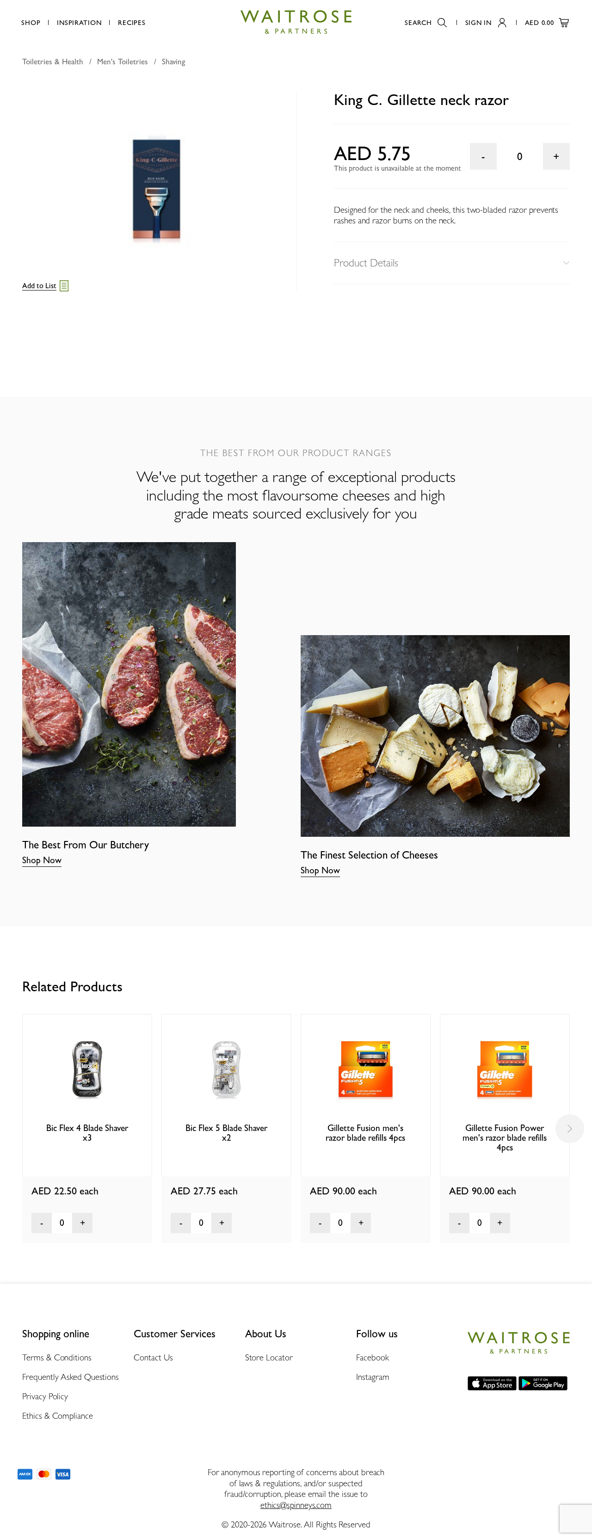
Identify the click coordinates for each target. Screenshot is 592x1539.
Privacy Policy (45, 1396)
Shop (30, 22)
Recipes (131, 22)
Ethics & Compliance (57, 1415)
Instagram (372, 1377)
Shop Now (42, 860)
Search (418, 22)
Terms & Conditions (56, 1357)
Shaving (173, 61)
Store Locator (269, 1357)
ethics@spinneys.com (296, 1505)
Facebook (372, 1357)
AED (539, 22)
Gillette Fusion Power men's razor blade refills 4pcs (504, 1138)
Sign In (478, 22)
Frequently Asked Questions (70, 1377)
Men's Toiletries (122, 61)
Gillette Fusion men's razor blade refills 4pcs (365, 1133)
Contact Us (153, 1357)
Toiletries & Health (52, 61)
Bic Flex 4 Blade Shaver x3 (87, 1133)
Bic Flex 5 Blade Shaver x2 (226, 1133)
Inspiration (79, 22)
